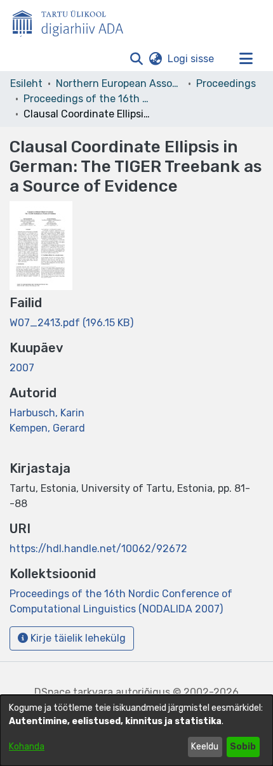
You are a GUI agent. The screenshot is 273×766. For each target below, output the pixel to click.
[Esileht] (73, 21)
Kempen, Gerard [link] (47, 428)
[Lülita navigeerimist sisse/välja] (245, 59)
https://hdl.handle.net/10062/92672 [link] (98, 549)
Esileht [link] (26, 83)
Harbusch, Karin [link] (47, 413)
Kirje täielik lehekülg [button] (77, 638)
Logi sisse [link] (191, 59)
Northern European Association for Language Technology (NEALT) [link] (119, 83)
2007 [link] (22, 368)
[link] (71, 323)
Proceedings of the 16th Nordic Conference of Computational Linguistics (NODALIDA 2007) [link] (86, 99)
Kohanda (26, 746)
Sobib (243, 746)
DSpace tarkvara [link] (73, 692)
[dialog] (136, 730)
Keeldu (204, 746)
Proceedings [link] (226, 83)
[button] (136, 59)
